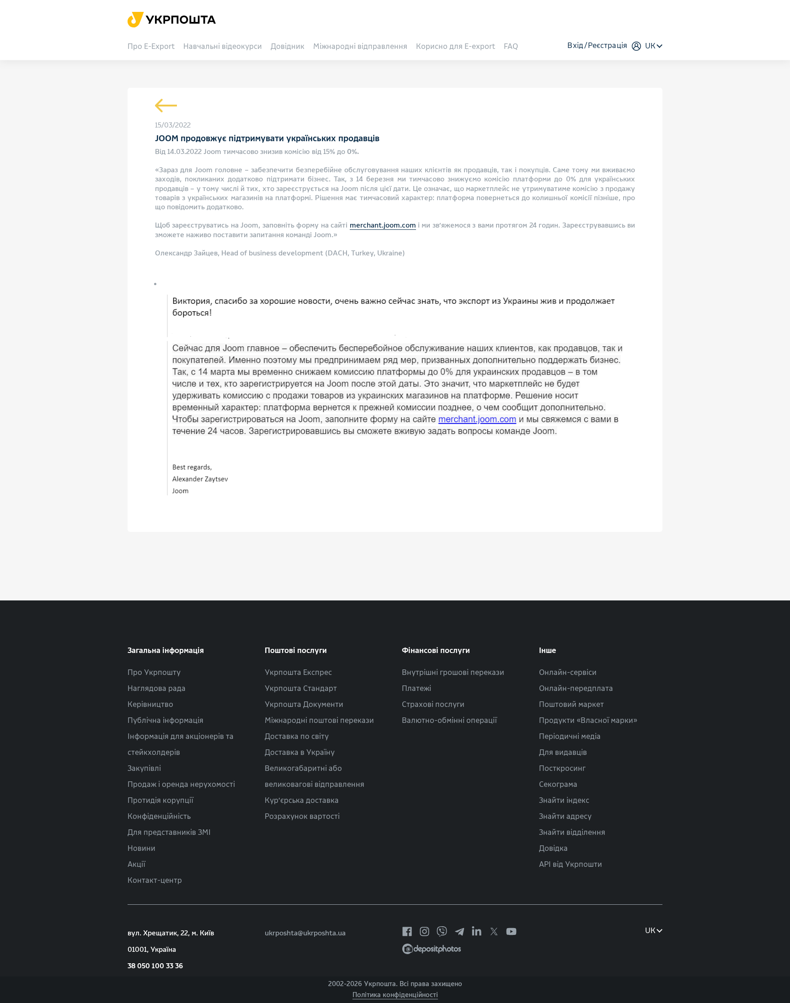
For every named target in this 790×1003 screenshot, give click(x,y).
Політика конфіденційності (395, 995)
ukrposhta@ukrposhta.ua (305, 933)
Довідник (287, 47)
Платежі (416, 688)
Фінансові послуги (436, 650)
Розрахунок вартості (302, 816)
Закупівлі (144, 768)
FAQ (511, 47)
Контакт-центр (155, 880)
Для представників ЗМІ (169, 832)
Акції (136, 864)
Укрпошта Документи (304, 704)
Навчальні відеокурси (222, 47)
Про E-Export (151, 47)
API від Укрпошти (570, 864)
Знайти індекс (564, 800)
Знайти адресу (565, 816)
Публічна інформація (165, 720)
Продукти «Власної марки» (588, 720)
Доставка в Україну (300, 752)
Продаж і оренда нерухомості (181, 784)
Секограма (558, 784)
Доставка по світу (297, 736)
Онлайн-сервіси (568, 672)
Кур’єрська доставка (302, 800)
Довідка (553, 848)
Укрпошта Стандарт (301, 688)
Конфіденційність (159, 816)
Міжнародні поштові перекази (319, 720)
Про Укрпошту (154, 672)
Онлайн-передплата (576, 688)
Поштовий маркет (571, 704)
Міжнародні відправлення (360, 47)
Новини (141, 848)
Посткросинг (562, 768)
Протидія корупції (160, 800)
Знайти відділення (572, 832)
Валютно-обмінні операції (449, 720)
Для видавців (563, 752)
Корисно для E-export (455, 47)
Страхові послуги (433, 704)
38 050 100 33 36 (155, 966)
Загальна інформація (166, 650)
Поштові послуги (296, 650)
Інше (547, 650)
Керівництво (150, 704)
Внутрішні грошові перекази (453, 672)
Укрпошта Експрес (298, 672)
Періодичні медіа (570, 736)
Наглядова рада (157, 688)
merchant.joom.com (383, 225)
